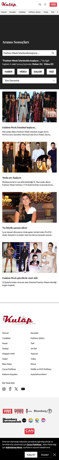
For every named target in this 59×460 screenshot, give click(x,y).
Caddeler (22, 12)
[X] (16, 389)
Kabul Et (31, 454)
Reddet (45, 454)
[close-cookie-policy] (54, 454)
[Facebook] (10, 389)
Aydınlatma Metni (14, 447)
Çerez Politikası (34, 444)
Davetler (12, 12)
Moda (46, 12)
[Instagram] (4, 389)
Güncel (3, 12)
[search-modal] (39, 4)
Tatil (52, 12)
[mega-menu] (45, 4)
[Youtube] (23, 389)
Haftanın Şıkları (35, 12)
